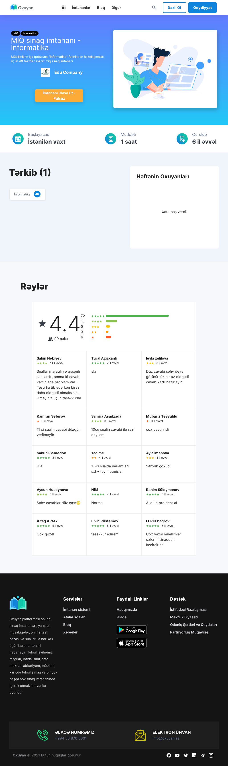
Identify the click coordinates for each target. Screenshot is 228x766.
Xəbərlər (70, 632)
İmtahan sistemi (76, 609)
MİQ (16, 33)
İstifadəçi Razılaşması (188, 609)
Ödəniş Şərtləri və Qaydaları (193, 624)
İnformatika (29, 33)
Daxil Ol (174, 7)
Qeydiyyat (202, 7)
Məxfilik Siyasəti (184, 617)
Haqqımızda (127, 609)
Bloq (67, 624)
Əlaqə (121, 617)
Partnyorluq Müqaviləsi (190, 632)
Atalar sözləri (74, 617)
